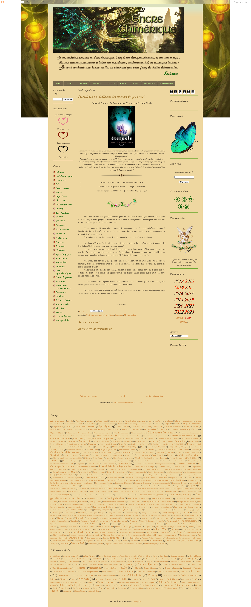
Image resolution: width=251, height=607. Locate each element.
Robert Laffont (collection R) (74, 585)
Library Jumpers (101, 510)
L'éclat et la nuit (193, 461)
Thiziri (105, 538)
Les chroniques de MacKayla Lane (125, 491)
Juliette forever (118, 458)
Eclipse (149, 561)
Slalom (198, 585)
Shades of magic (123, 526)
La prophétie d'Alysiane (191, 469)
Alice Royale (169, 421)
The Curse (164, 532)
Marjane (102, 513)
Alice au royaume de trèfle (73, 424)
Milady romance (187, 575)
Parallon (74, 521)
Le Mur (106, 475)
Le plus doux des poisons (59, 483)
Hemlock (179, 453)
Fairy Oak (172, 447)
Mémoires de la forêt (191, 516)
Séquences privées (125, 532)
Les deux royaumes (171, 572)
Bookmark (67, 559)
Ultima (137, 538)
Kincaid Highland (176, 458)
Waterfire (134, 541)
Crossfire (128, 439)
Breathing (185, 429)
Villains (109, 541)
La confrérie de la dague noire (115, 466)
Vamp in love (78, 541)
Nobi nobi (99, 579)
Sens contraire (167, 585)
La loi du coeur (62, 469)
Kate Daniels (148, 458)
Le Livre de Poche (124, 571)
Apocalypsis (105, 426)
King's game (191, 458)
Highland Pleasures (192, 453)
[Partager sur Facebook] (99, 311)
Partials (92, 521)
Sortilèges (76, 588)
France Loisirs (127, 564)
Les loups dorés (95, 502)
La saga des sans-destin (137, 472)
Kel (156, 458)
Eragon (107, 447)
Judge (109, 458)
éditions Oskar (93, 591)
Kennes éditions (150, 568)
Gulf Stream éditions (62, 568)
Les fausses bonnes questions (150, 495)
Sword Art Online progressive (105, 532)
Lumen (196, 571)
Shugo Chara (149, 527)
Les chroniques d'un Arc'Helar (100, 491)
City (156, 559)
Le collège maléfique (153, 475)
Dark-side (128, 441)
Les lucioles (184, 572)
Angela (167, 423)
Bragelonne (97, 559)
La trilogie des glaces (156, 472)
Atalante (196, 427)
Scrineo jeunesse (150, 585)
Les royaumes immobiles (73, 504)
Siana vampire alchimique (165, 527)
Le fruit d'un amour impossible (155, 477)
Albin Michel (89, 556)
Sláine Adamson (86, 530)
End (199, 444)
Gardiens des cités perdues (64, 452)
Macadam (90, 575)
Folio (116, 564)
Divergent (92, 444)
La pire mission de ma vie (171, 469)
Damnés (71, 441)
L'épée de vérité (93, 464)
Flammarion (94, 564)
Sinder (191, 526)
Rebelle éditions (167, 582)
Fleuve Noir (108, 565)
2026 (183, 322)
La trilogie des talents (174, 472)
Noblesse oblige (147, 518)
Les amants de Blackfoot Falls (147, 489)
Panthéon (185, 579)
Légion (198, 510)
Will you (180, 540)
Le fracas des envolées (133, 478)
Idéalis (105, 455)
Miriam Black (66, 516)
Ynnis (190, 588)
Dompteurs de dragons (108, 444)
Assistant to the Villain (173, 427)
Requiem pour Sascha (127, 524)
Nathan (83, 579)
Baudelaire (164, 556)
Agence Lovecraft (116, 421)
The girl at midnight (94, 535)
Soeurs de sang (125, 530)
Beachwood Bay (113, 429)
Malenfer (81, 513)
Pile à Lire (111, 83)
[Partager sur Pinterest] (101, 311)
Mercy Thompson (169, 512)
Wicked (144, 541)
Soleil (55, 588)
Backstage (83, 429)
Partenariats (83, 83)
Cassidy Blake (56, 433)
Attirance (61, 429)
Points (121, 583)
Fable (149, 447)
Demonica (180, 441)
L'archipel (187, 568)
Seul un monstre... (88, 526)
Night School (115, 518)
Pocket (91, 582)
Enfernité (75, 447)
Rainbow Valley (84, 524)
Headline (171, 453)
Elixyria (83, 565)
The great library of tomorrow (114, 535)
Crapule (119, 439)
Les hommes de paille (138, 498)
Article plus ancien (154, 396)
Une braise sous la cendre (192, 538)
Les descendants (172, 491)
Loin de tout (138, 510)
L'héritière (164, 461)
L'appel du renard (111, 461)
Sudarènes (86, 588)
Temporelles (111, 588)
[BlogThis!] (94, 311)
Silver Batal (181, 526)
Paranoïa (84, 521)
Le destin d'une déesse (93, 477)
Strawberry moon (56, 532)
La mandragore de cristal (116, 469)
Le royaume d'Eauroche (123, 483)
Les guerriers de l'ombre (95, 499)
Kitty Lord (55, 461)
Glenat (166, 565)
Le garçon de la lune (177, 478)
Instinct (170, 455)
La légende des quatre (79, 469)
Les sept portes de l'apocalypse (188, 505)
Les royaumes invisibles (95, 504)
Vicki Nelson (100, 541)
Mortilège (144, 516)
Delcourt (53, 562)
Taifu (102, 588)
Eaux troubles (139, 562)
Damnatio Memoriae (57, 442)
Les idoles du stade (183, 499)
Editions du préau (64, 564)
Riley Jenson (141, 524)
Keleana (163, 458)
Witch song (193, 540)
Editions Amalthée (185, 562)
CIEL (195, 429)
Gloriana (174, 565)
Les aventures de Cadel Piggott (170, 489)
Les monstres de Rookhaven (114, 501)
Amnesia (158, 424)
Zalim (101, 544)
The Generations (193, 532)
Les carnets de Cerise (191, 489)
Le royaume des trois (179, 483)
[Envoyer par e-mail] (91, 311)
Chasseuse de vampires (190, 433)
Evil (142, 447)
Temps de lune (152, 532)
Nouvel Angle (111, 579)
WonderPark (78, 543)
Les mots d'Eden (135, 502)
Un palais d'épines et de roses (152, 538)
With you (53, 543)
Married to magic (131, 513)
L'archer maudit (125, 461)
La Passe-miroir (108, 464)
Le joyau (189, 478)
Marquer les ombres (115, 513)
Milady (152, 575)
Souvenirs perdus (142, 529)
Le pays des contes (143, 480)
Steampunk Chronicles (190, 530)
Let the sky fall (76, 510)
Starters (175, 529)
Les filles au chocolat (180, 494)
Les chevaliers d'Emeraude (77, 491)
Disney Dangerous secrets (76, 444)
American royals (146, 424)
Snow (96, 530)
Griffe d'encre (196, 565)
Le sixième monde (111, 486)
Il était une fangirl (116, 455)
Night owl (126, 518)
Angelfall (177, 424)
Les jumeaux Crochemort (68, 502)
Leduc (160, 572)
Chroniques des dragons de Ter (155, 436)
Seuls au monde (105, 526)
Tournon (158, 588)
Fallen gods (185, 447)
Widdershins (156, 540)
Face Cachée (159, 447)
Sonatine (65, 588)
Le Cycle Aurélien (95, 475)
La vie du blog (97, 83)
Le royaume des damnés (161, 483)
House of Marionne (72, 455)
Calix (108, 559)
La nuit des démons (134, 469)
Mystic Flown (176, 516)
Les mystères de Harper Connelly (158, 501)
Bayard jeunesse (178, 556)
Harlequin (95, 568)
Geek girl (86, 453)
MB (81, 575)
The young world (93, 538)
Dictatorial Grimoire (57, 444)
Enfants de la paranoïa (60, 447)
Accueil (58, 83)
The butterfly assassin (77, 535)
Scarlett (136, 585)
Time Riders (116, 538)
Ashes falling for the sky (141, 426)
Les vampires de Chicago (104, 507)
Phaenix (133, 521)
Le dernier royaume (74, 478)
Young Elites (92, 544)
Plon (83, 582)
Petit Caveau (55, 582)
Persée (195, 579)
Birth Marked (150, 429)
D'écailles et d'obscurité (190, 439)
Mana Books (102, 576)
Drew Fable (123, 444)
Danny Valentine (101, 441)
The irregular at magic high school (140, 535)
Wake (125, 541)
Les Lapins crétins (96, 489)
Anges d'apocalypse (192, 423)
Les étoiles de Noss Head (59, 510)
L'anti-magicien (97, 461)
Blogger (137, 601)
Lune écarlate (63, 575)
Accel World (80, 421)
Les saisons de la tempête (116, 505)
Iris (178, 455)
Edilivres (174, 562)
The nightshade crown (187, 535)
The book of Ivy (59, 535)
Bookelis (57, 559)
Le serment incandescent (91, 486)
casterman (67, 591)
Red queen (106, 524)
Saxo (129, 585)
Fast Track (195, 447)
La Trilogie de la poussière (144, 464)
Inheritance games (143, 455)
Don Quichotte (102, 562)
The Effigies (177, 532)
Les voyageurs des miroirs (186, 507)
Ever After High (130, 447)
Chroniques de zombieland (131, 436)
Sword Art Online (81, 532)
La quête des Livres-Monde (65, 472)
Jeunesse (119, 315)
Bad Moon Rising (97, 429)
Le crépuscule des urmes (170, 475)
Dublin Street (144, 444)
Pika (76, 582)
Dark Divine (117, 442)
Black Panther (174, 429)
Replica (115, 524)
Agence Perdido (130, 421)
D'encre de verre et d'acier (168, 438)
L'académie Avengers (70, 461)
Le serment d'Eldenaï (71, 486)
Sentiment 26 (73, 527)
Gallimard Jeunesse (148, 564)
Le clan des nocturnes (134, 475)
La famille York (163, 466)
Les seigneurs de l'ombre (166, 505)
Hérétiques (97, 455)
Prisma (143, 582)
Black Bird (163, 429)
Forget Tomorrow (146, 449)
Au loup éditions (144, 556)
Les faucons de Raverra (124, 495)
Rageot (152, 582)
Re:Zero (95, 524)
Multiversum (155, 516)
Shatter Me (138, 527)
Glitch (110, 452)
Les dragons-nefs (188, 491)
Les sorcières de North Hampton (79, 507)
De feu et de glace (141, 442)
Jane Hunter (64, 458)
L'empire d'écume (153, 461)
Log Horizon (126, 510)
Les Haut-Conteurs (68, 488)
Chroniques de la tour (106, 436)
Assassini (158, 426)
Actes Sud (66, 556)
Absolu (70, 421)
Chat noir (148, 559)
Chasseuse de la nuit (162, 432)
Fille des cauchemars (127, 449)
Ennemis (98, 447)
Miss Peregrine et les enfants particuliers (88, 516)
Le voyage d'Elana (166, 486)
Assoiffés (187, 427)
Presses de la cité (132, 583)
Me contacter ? (149, 83)
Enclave (190, 444)
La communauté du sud (87, 466)
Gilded (103, 453)
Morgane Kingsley (131, 515)
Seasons (62, 526)
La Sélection (124, 463)
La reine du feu (86, 472)
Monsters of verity (113, 515)
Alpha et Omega (131, 424)
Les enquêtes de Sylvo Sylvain (84, 495)
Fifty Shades (92, 449)
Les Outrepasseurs (114, 488)
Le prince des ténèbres (81, 483)
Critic (175, 559)
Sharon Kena (183, 585)
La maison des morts (98, 469)
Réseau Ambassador (173, 524)
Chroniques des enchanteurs (184, 436)
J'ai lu (123, 568)
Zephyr (108, 544)
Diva (83, 562)
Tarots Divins (139, 532)
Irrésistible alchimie (191, 455)
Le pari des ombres (127, 480)
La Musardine (107, 572)
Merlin (185, 512)
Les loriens (83, 502)
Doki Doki (91, 562)
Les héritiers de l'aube (162, 498)
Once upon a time (192, 518)
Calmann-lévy (119, 559)
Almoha (120, 424)
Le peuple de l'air (193, 480)
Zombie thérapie (150, 543)
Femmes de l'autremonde (75, 450)
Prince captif (172, 521)
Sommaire (69, 83)
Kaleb (137, 458)
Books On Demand (81, 559)
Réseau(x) (186, 524)
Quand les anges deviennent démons (63, 524)
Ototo (161, 579)
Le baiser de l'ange (117, 475)
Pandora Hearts (63, 521)
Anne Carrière (104, 556)
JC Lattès (137, 568)
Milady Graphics (170, 576)
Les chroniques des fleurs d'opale (152, 491)
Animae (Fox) (80, 427)
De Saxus (191, 558)
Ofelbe (124, 579)
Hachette (80, 568)
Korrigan (176, 568)
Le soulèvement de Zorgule (130, 486)
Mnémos (64, 579)
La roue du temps (99, 472)
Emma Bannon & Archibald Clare (173, 444)
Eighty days (155, 444)
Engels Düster (87, 447)
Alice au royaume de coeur (184, 421)
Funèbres (195, 450)
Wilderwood (169, 541)
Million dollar (55, 516)
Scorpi (53, 526)
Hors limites (56, 455)
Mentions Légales (166, 83)
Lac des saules (82, 475)
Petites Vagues (68, 583)
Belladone (125, 429)
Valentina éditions (170, 588)
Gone (118, 453)
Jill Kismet (87, 458)
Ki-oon (167, 568)
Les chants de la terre (58, 491)
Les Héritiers (83, 489)
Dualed (133, 444)
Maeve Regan (57, 513)
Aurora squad (73, 429)
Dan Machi (84, 441)
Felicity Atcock (57, 449)
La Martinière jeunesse (87, 571)
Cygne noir (151, 439)
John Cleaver (98, 458)
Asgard (115, 556)
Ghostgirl (95, 453)
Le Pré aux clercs (147, 571)
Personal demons (119, 521)
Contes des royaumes (103, 438)
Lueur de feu (179, 510)
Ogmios (136, 579)
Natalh (52, 518)
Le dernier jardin (58, 478)
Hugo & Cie (111, 568)
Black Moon (195, 556)
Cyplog (181, 559)
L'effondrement (138, 461)
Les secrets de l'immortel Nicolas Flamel (141, 505)
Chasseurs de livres (138, 433)
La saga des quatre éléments (117, 472)
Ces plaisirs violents (85, 433)
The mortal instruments (165, 535)
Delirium (154, 441)
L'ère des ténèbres (178, 461)
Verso (182, 588)
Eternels (98, 315)
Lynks (74, 575)
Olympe (144, 579)
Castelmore (134, 558)
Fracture (161, 450)
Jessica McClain (76, 458)
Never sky (80, 518)
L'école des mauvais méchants (62, 464)
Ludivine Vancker (166, 510)
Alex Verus (158, 421)
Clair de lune (166, 559)
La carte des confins (185, 463)
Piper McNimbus (146, 521)
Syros (95, 588)
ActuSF (75, 556)
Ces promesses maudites (103, 433)
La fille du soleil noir (181, 466)
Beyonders (137, 429)
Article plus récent (88, 396)
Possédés (160, 521)
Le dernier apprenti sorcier (191, 475)
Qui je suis (135, 83)
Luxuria (190, 510)
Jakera (55, 458)
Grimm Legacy (140, 453)
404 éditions (55, 556)
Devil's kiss (193, 441)
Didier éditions (73, 561)
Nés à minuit (178, 518)
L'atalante (197, 568)
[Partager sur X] (96, 311)
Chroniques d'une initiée (84, 436)
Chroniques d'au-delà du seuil (61, 436)
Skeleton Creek (62, 530)
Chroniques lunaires (60, 438)
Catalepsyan (70, 433)
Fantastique (108, 315)
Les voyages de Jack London (139, 507)
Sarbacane (118, 585)
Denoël (62, 561)
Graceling (127, 452)
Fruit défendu (184, 449)
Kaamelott (129, 458)
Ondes (52, 521)
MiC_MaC (122, 576)
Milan (53, 579)
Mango (112, 575)
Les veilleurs (123, 507)
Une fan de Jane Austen (61, 541)
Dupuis (129, 562)
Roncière (98, 585)
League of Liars (180, 486)
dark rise (163, 544)
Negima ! (70, 518)
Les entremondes (105, 495)
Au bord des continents (128, 556)
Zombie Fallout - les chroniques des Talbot (127, 544)
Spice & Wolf (160, 529)
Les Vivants (130, 489)
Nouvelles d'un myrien (163, 518)
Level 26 (89, 510)
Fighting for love (108, 449)
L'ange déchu (84, 461)
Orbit (153, 579)
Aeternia (90, 421)
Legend (191, 486)
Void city (117, 541)
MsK (73, 579)
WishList (123, 83)
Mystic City (166, 516)
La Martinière (69, 572)
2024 (179, 317)
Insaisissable (158, 455)
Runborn (160, 524)
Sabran (107, 585)
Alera (150, 421)
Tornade (149, 588)
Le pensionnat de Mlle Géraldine (169, 480)
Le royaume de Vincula (142, 483)
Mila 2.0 (196, 513)
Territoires (122, 588)
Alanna (141, 421)
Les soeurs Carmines (57, 507)
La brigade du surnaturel (165, 464)
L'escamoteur (57, 572)
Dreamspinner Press (117, 562)
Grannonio (183, 564)
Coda (89, 439)
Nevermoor (92, 518)
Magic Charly (70, 513)
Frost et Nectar (171, 450)
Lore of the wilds (152, 510)
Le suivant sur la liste (150, 486)
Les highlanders (115, 498)
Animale (92, 426)
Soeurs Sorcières (108, 529)
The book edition (136, 588)
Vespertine (89, 541)
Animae (69, 426)
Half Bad (160, 452)
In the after (129, 455)
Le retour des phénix (103, 483)
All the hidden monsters (106, 424)
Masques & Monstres (149, 513)
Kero (160, 568)
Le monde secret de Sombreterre (103, 480)
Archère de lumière (122, 427)
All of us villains (90, 424)
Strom (67, 532)
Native (60, 518)
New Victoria (102, 518)
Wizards (64, 543)
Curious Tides (139, 439)
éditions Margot (79, 591)
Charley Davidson (121, 433)
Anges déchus (58, 427)
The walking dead (74, 538)
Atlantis (53, 429)
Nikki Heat (135, 518)
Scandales (195, 524)
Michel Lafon (130, 315)
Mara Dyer (93, 513)
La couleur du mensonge (144, 466)
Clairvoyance (78, 438)
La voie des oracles (65, 475)
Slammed (74, 530)
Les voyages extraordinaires (162, 507)
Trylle (129, 538)
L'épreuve (81, 464)
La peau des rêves (151, 469)
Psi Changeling (189, 521)
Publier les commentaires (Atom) (128, 402)
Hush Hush (85, 455)
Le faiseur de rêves (114, 477)
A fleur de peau (57, 421)
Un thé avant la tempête (172, 538)
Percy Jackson (103, 521)
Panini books (173, 579)
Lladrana (115, 510)
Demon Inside (167, 442)
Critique (90, 315)
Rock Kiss (151, 524)
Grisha (150, 452)
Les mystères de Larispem (186, 502)
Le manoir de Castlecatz (77, 480)
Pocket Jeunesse (105, 582)
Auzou (155, 556)
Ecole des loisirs (161, 561)
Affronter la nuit (102, 421)
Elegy (76, 565)
